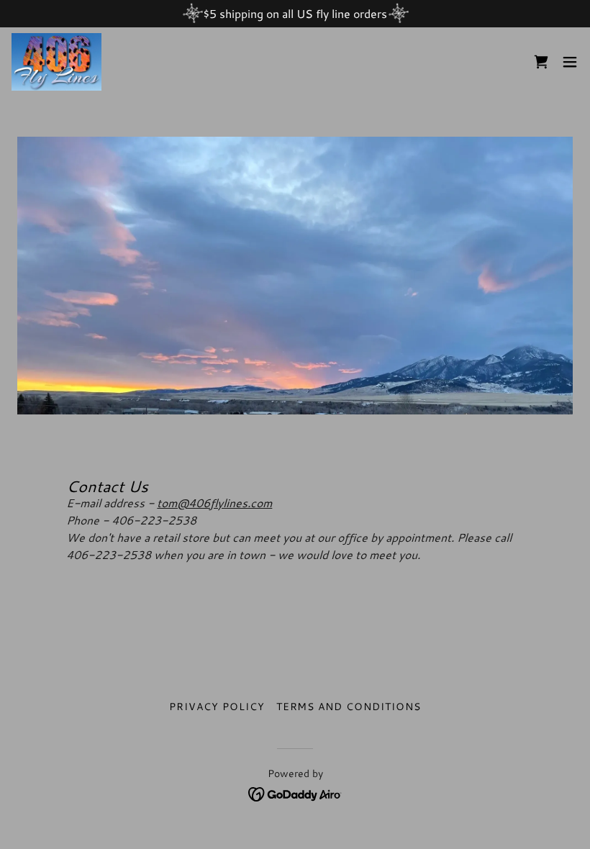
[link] (56, 62)
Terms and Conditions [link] (349, 706)
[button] (569, 61)
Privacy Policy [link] (217, 706)
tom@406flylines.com (214, 502)
